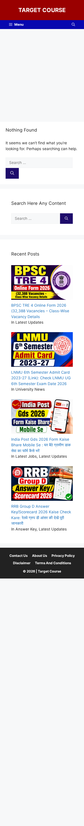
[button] (73, 24)
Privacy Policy (63, 555)
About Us (39, 555)
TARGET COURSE (42, 10)
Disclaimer (21, 563)
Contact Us (18, 555)
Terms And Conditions (53, 563)
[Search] (12, 173)
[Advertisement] (42, 73)
